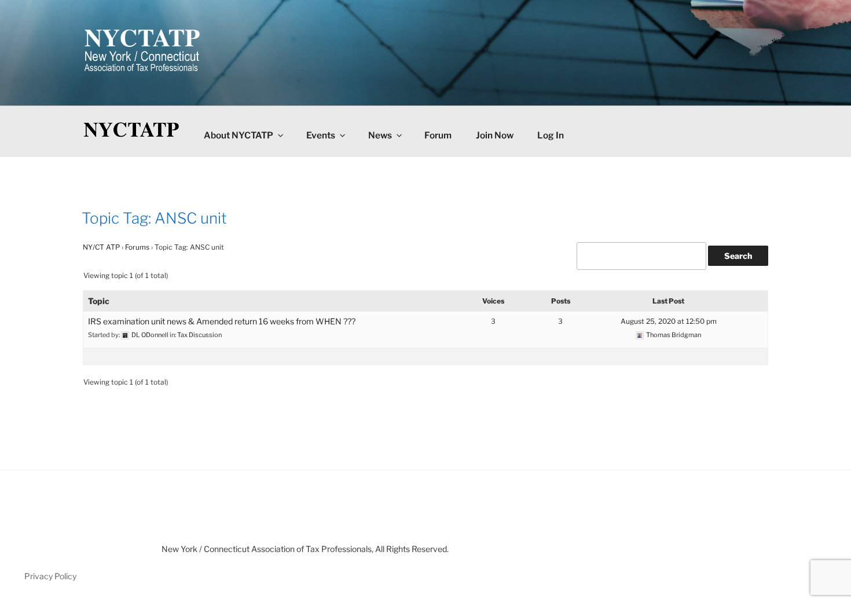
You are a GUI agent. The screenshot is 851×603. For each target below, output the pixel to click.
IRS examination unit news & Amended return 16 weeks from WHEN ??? (221, 321)
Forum (438, 135)
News (380, 135)
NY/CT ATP (101, 247)
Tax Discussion (199, 335)
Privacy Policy (50, 576)
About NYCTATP (238, 135)
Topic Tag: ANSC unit (154, 218)
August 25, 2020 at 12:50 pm (669, 321)
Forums (137, 247)
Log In (550, 135)
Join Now (494, 135)
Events (320, 135)
